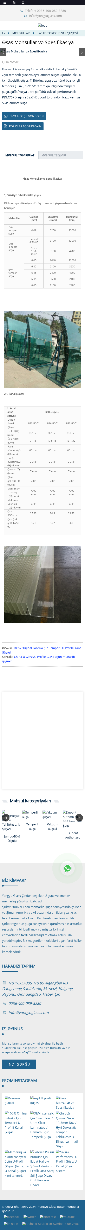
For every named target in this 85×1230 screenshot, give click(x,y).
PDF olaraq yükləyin (25, 126)
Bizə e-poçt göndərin (26, 116)
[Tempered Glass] (32, 814)
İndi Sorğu (19, 1064)
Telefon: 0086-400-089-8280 (45, 11)
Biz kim (14, 880)
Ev (3, 33)
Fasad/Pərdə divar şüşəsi (58, 33)
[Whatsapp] (67, 868)
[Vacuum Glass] (52, 814)
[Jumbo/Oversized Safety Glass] (12, 820)
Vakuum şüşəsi (52, 826)
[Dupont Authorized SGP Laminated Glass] (73, 819)
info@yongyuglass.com (45, 16)
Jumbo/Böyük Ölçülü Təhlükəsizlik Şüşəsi (12, 838)
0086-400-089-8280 (24, 1003)
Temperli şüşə (32, 826)
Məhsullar (21, 33)
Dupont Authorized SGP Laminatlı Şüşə (72, 835)
